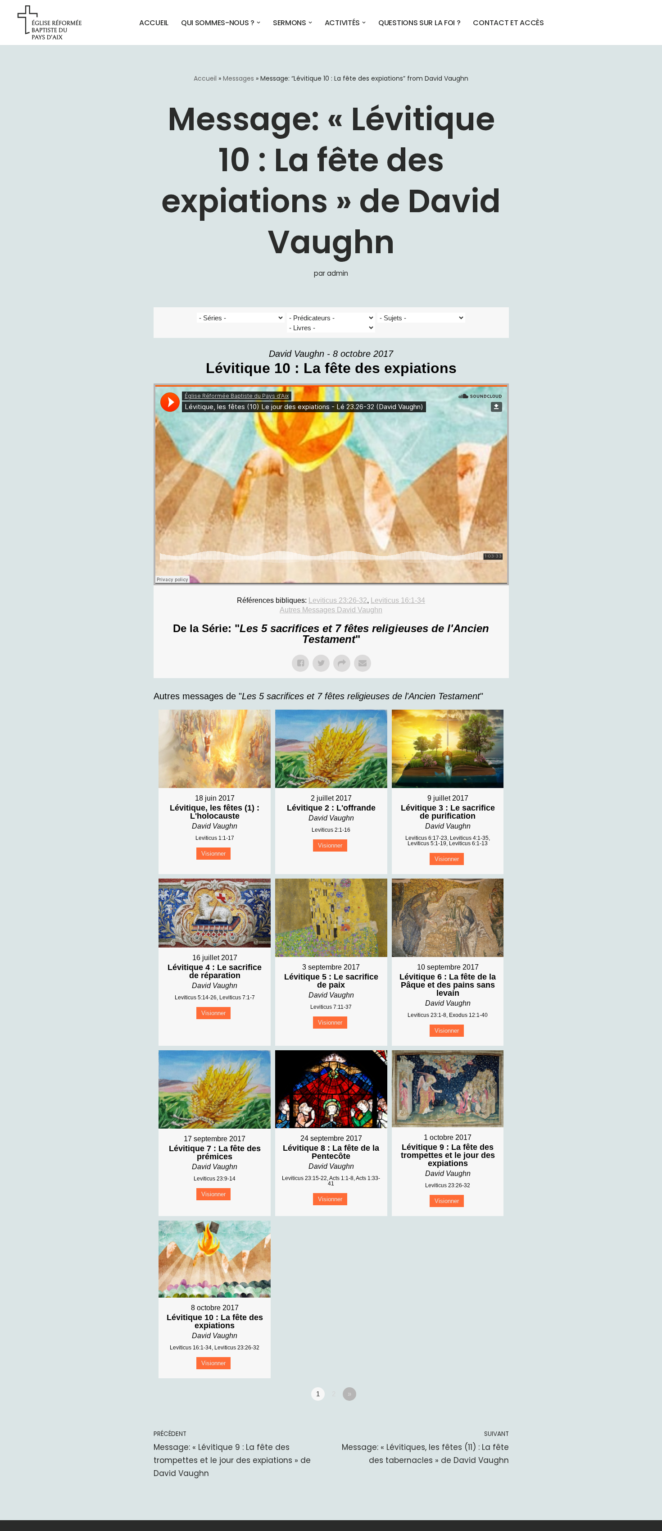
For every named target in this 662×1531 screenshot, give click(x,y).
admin (337, 273)
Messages (238, 78)
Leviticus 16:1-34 (398, 600)
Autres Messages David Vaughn (331, 610)
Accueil (153, 22)
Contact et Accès (508, 22)
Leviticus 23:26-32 (337, 600)
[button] (258, 22)
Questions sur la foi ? (419, 22)
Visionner (213, 853)
